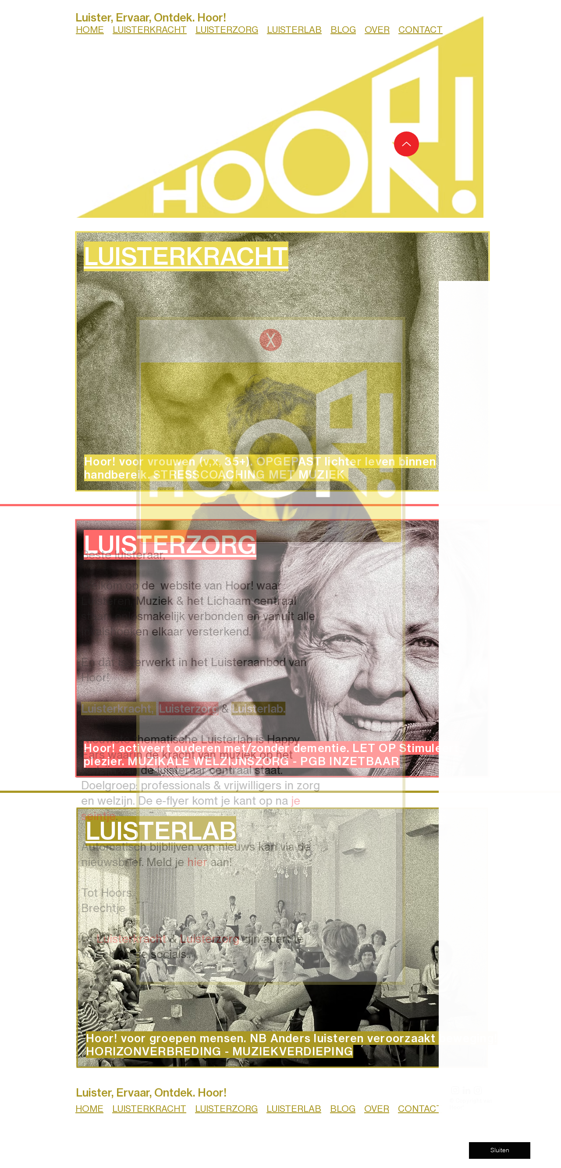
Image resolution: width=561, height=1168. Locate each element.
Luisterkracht (179, 938)
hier (245, 862)
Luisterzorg (258, 938)
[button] (253, 340)
